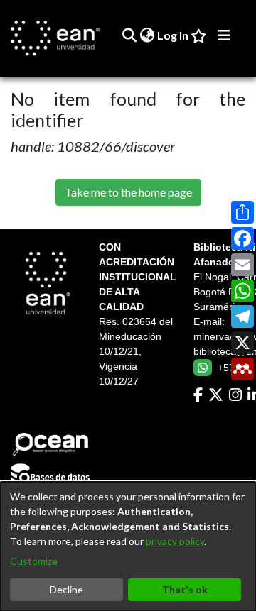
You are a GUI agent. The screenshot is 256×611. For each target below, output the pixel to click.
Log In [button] (173, 35)
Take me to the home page (128, 192)
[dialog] (128, 546)
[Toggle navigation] (224, 35)
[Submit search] (129, 35)
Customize (34, 561)
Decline (66, 589)
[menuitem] (147, 35)
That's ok (185, 589)
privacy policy (175, 541)
